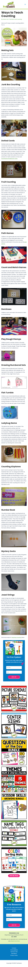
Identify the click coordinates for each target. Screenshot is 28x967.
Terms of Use (14, 952)
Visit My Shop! (13, 875)
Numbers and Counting (16, 19)
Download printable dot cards (9, 158)
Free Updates (14, 950)
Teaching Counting (16, 637)
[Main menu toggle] (25, 4)
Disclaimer (14, 953)
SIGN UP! (14, 677)
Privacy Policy (14, 955)
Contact (14, 948)
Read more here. (15, 941)
